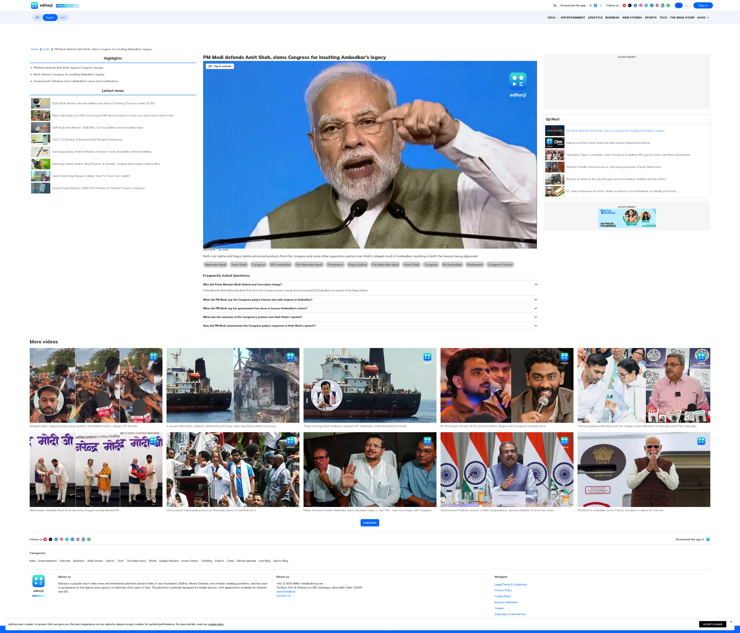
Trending (206, 560)
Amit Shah (239, 264)
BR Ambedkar (280, 264)
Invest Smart (190, 560)
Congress (258, 264)
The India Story (682, 17)
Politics (219, 560)
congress (431, 264)
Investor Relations (506, 602)
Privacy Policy (503, 590)
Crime (230, 560)
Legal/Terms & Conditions (511, 584)
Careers (499, 608)
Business (612, 17)
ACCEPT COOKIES (712, 624)
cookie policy (216, 624)
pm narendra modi (385, 264)
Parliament (335, 264)
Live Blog (264, 560)
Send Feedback (286, 591)
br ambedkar (452, 264)
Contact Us (284, 595)
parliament (475, 264)
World (152, 560)
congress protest (500, 264)
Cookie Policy (503, 596)
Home (34, 49)
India (46, 49)
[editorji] (38, 581)
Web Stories (632, 17)
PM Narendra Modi (309, 264)
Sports (651, 17)
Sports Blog (280, 560)
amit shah (411, 264)
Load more (369, 522)
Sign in (703, 5)
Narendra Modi (215, 264)
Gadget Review (169, 560)
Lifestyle (595, 17)
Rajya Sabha (358, 264)
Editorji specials (246, 560)
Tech (663, 17)
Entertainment (573, 17)
